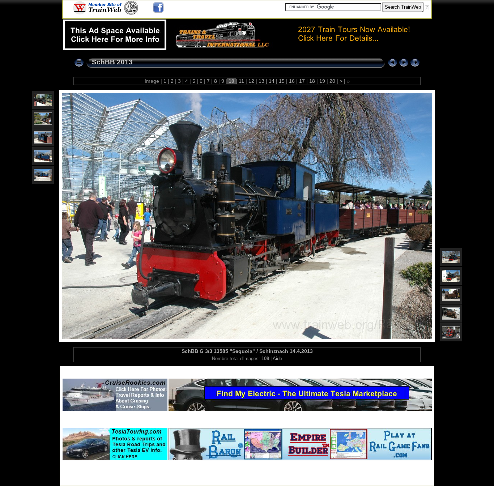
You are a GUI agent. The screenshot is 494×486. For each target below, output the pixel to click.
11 (241, 81)
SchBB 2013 (112, 62)
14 (271, 81)
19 (322, 81)
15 (281, 81)
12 (251, 81)
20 (332, 81)
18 (312, 81)
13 (261, 81)
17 (302, 81)
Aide (277, 358)
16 (292, 81)
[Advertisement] (247, 371)
